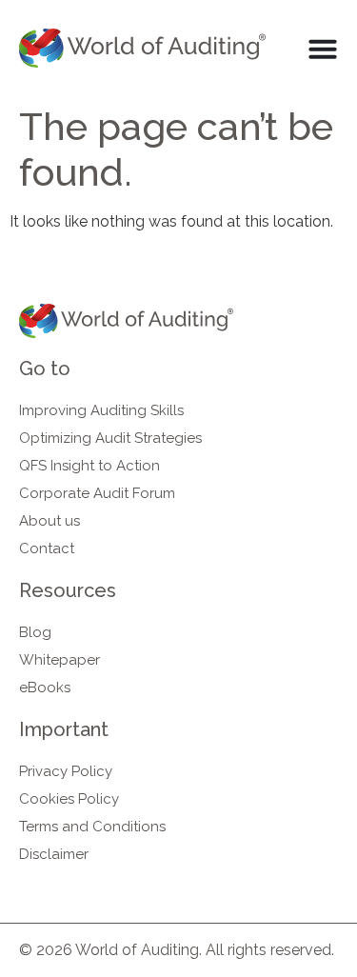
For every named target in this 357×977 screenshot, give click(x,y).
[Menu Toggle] (322, 48)
